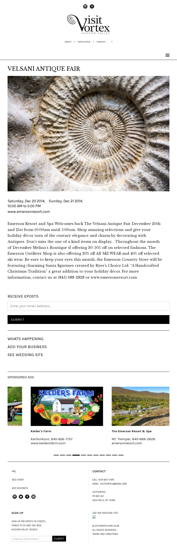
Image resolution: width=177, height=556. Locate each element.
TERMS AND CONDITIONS (105, 534)
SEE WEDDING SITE (25, 354)
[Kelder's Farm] (48, 406)
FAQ (14, 471)
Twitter (21, 498)
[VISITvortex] (88, 33)
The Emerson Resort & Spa (113, 431)
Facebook (92, 8)
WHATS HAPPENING (26, 338)
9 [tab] (108, 455)
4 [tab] (76, 455)
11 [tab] (121, 455)
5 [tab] (83, 455)
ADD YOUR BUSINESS (27, 346)
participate (84, 41)
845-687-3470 (106, 479)
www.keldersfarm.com (29, 443)
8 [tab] (102, 455)
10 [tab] (114, 455)
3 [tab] (68, 455)
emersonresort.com (108, 443)
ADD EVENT (18, 479)
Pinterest (33, 498)
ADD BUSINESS (20, 488)
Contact (101, 41)
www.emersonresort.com (29, 211)
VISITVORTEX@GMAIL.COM (113, 483)
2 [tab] (62, 455)
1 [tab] (56, 455)
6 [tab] (89, 455)
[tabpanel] (48, 419)
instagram (85, 8)
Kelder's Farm (22, 431)
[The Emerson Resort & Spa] (129, 406)
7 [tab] (96, 455)
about (68, 41)
